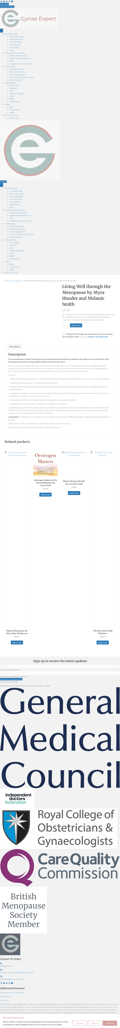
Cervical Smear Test (17, 72)
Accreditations (15, 45)
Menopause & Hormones (15, 53)
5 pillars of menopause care (20, 58)
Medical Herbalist (16, 93)
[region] (60, 1021)
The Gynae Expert (16, 36)
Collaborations (10, 83)
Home (7, 281)
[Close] (117, 1016)
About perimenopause (18, 55)
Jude (11, 91)
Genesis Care (14, 101)
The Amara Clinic (11, 34)
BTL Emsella (14, 85)
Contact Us (4, 1000)
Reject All (94, 1023)
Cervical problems (16, 69)
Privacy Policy (5, 996)
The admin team (15, 42)
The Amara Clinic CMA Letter (11, 992)
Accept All (110, 1023)
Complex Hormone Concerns (21, 64)
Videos (12, 112)
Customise (80, 1023)
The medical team (16, 39)
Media (7, 104)
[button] (11, 679)
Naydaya (13, 88)
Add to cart (76, 325)
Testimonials (14, 47)
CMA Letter (14, 118)
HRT (11, 61)
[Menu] (1, 31)
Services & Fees (11, 115)
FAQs (11, 50)
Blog (11, 107)
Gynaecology (10, 66)
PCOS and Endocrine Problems (21, 77)
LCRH (11, 96)
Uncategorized (16, 281)
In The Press (14, 110)
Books (91, 336)
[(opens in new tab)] (60, 737)
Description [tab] (15, 346)
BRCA (11, 99)
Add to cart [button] (16, 642)
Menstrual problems (17, 74)
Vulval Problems (15, 80)
